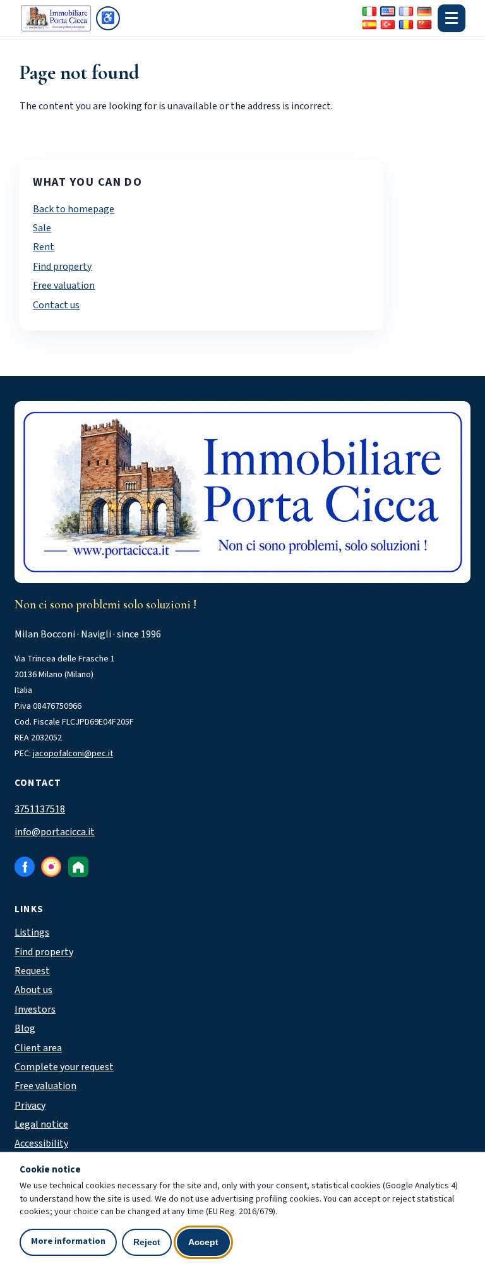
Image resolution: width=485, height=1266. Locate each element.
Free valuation (64, 285)
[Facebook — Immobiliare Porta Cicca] (25, 867)
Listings (32, 932)
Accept (203, 1242)
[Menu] (451, 18)
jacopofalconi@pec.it (73, 753)
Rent (43, 247)
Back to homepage (73, 209)
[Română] (406, 25)
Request (32, 971)
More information (68, 1241)
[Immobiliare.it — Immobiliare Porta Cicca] (78, 867)
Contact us (56, 305)
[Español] (369, 25)
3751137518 (40, 809)
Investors (35, 1009)
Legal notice (41, 1124)
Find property (62, 267)
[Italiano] (369, 11)
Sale (42, 228)
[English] (387, 11)
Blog (25, 1028)
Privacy (30, 1105)
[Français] (406, 11)
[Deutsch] (424, 11)
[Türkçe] (387, 25)
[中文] (424, 25)
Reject (146, 1242)
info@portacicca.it (55, 832)
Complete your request (64, 1067)
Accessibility (41, 1143)
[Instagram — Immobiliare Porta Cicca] (51, 867)
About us (33, 990)
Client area (38, 1048)
